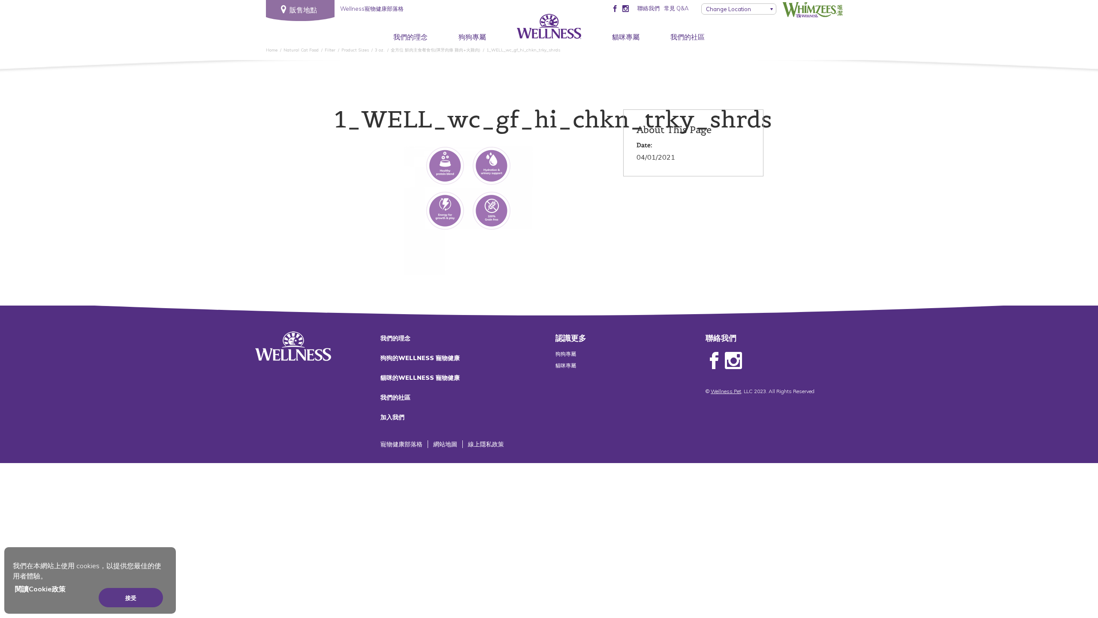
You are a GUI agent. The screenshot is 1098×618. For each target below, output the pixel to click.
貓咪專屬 (625, 37)
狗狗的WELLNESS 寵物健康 (420, 358)
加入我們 (392, 417)
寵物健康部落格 (401, 444)
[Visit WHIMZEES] (813, 10)
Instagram (733, 361)
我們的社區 (687, 37)
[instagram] (625, 8)
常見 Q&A (676, 8)
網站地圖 (445, 444)
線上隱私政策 (486, 444)
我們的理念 (410, 37)
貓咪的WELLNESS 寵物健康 (420, 378)
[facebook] (615, 8)
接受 (130, 597)
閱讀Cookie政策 (40, 589)
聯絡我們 (648, 8)
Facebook (714, 361)
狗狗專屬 (472, 37)
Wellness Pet (726, 391)
